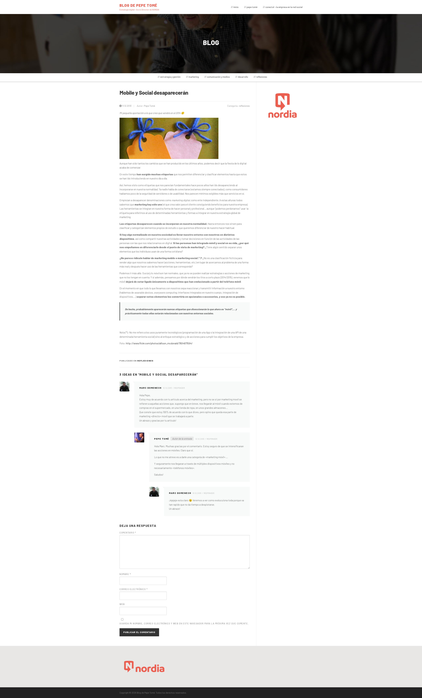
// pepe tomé (250, 7)
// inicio (235, 7)
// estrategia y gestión (169, 76)
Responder (179, 388)
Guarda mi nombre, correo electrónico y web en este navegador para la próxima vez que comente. (184, 623)
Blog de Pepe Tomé (138, 5)
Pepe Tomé (149, 105)
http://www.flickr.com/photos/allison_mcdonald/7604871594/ (159, 343)
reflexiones (244, 105)
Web (122, 604)
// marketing (192, 76)
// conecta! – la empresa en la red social (282, 7)
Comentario (128, 532)
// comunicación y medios (217, 76)
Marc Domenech (150, 387)
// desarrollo (241, 76)
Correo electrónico (134, 589)
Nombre (125, 574)
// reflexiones (260, 76)
